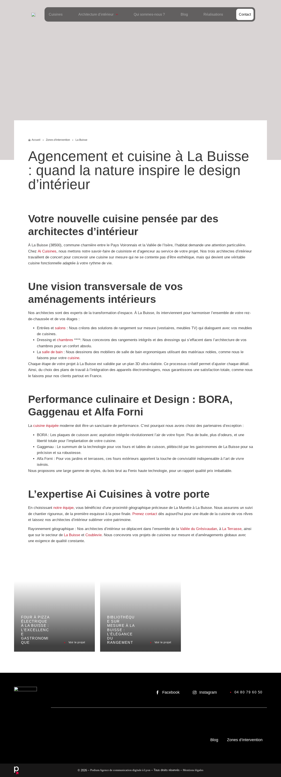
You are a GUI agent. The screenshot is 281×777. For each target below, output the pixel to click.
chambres (65, 340)
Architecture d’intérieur (95, 14)
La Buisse (72, 535)
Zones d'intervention (58, 139)
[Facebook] (157, 692)
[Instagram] (194, 692)
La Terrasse (231, 529)
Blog (184, 14)
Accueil (36, 139)
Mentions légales (193, 770)
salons (60, 328)
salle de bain (52, 352)
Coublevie (93, 535)
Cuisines (56, 14)
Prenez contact (144, 514)
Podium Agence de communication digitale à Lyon (120, 770)
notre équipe (63, 508)
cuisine (73, 358)
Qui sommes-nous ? (149, 14)
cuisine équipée (46, 426)
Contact (245, 14)
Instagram (208, 692)
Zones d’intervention (245, 740)
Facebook (171, 692)
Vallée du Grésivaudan (198, 529)
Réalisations (213, 14)
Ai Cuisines (47, 251)
